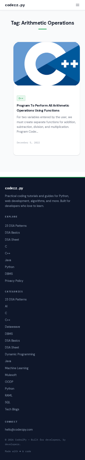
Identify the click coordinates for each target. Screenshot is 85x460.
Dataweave (12, 327)
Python (9, 388)
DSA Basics (12, 340)
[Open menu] (77, 4)
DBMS (9, 334)
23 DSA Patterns (16, 299)
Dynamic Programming (20, 354)
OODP (9, 382)
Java (8, 361)
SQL (7, 402)
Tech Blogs (12, 409)
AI (6, 306)
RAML (8, 395)
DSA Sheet (12, 347)
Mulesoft (11, 375)
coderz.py (15, 5)
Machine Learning (16, 368)
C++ (7, 320)
